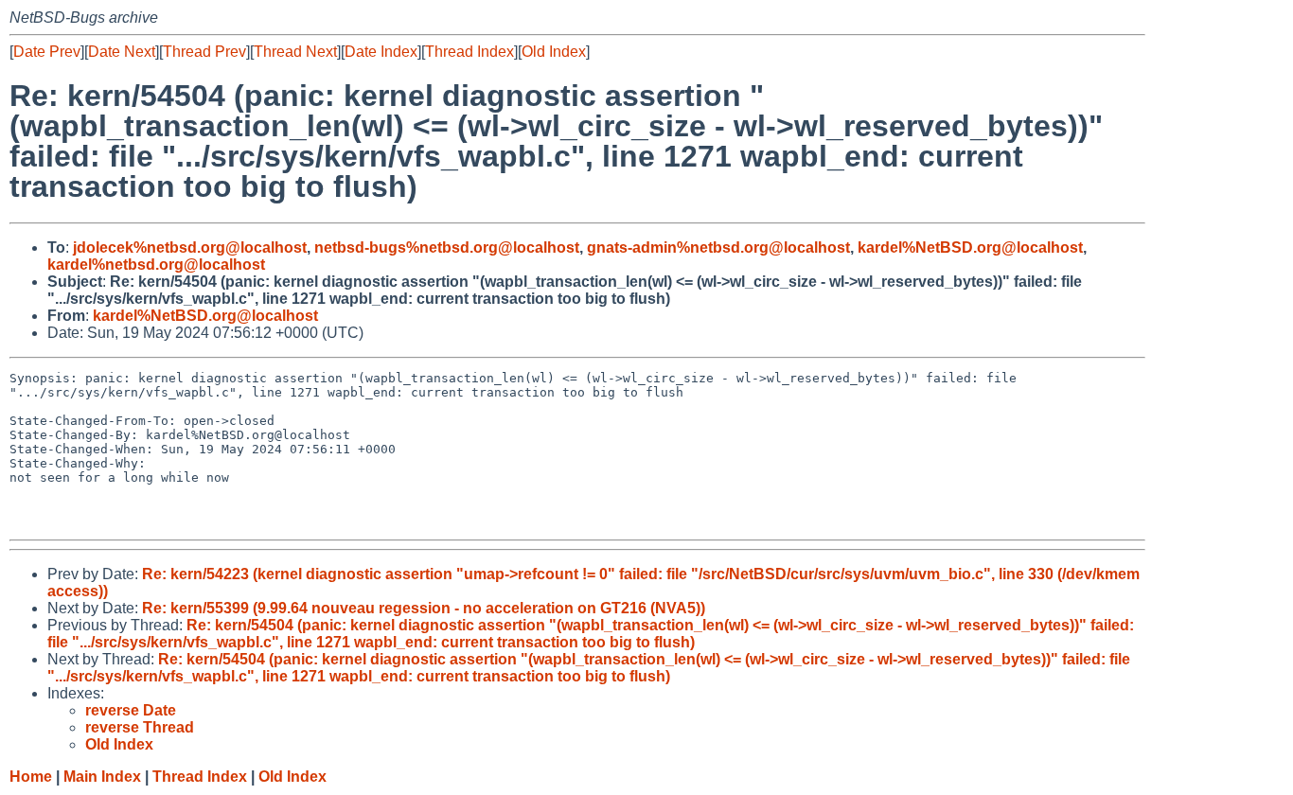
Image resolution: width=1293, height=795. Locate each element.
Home (30, 776)
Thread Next (295, 52)
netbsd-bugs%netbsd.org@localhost (446, 247)
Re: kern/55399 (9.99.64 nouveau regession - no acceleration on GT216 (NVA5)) (423, 608)
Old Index (554, 52)
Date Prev (46, 52)
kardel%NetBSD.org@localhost (970, 247)
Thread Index (469, 52)
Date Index (381, 52)
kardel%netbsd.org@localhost (156, 264)
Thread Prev (204, 52)
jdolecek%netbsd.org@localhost (190, 247)
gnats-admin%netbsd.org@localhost (718, 247)
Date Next (121, 52)
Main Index (102, 776)
